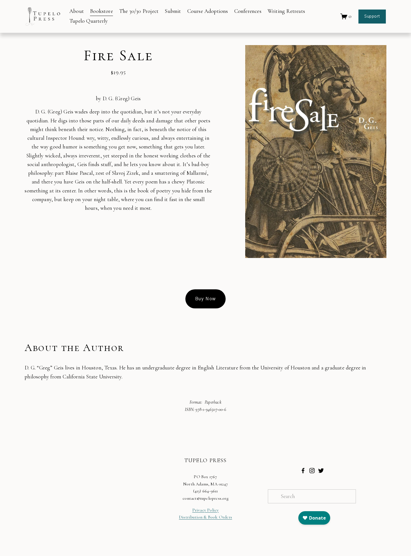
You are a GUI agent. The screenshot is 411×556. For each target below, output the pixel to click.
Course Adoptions (207, 11)
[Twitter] (321, 470)
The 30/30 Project (139, 11)
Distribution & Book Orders (205, 517)
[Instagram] (312, 470)
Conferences (247, 11)
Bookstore (101, 11)
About (76, 11)
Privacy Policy (205, 510)
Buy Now (205, 299)
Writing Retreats (286, 11)
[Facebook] (303, 470)
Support (372, 16)
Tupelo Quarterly (88, 21)
